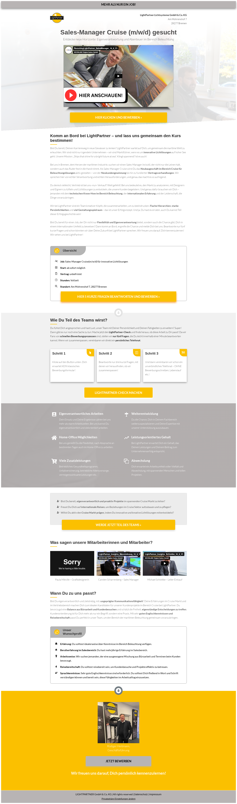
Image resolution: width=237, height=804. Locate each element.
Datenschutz (141, 794)
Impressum (155, 794)
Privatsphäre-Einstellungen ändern (119, 799)
